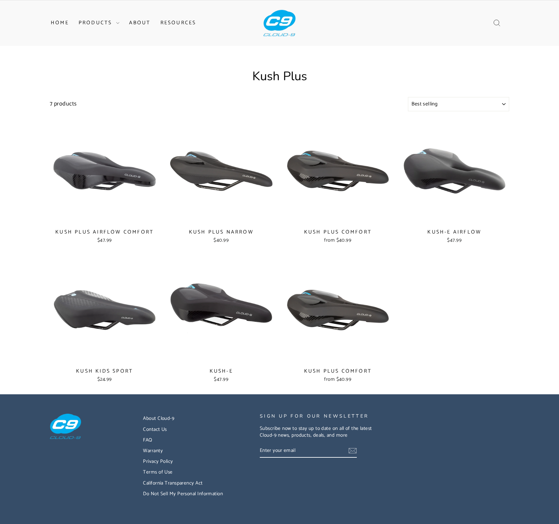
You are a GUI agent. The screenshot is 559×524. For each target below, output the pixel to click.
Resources (178, 22)
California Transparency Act (173, 483)
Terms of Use (157, 472)
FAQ (147, 440)
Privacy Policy (158, 461)
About (140, 22)
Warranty (153, 451)
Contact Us (155, 429)
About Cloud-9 (158, 418)
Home (60, 22)
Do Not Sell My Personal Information (183, 494)
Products (97, 22)
